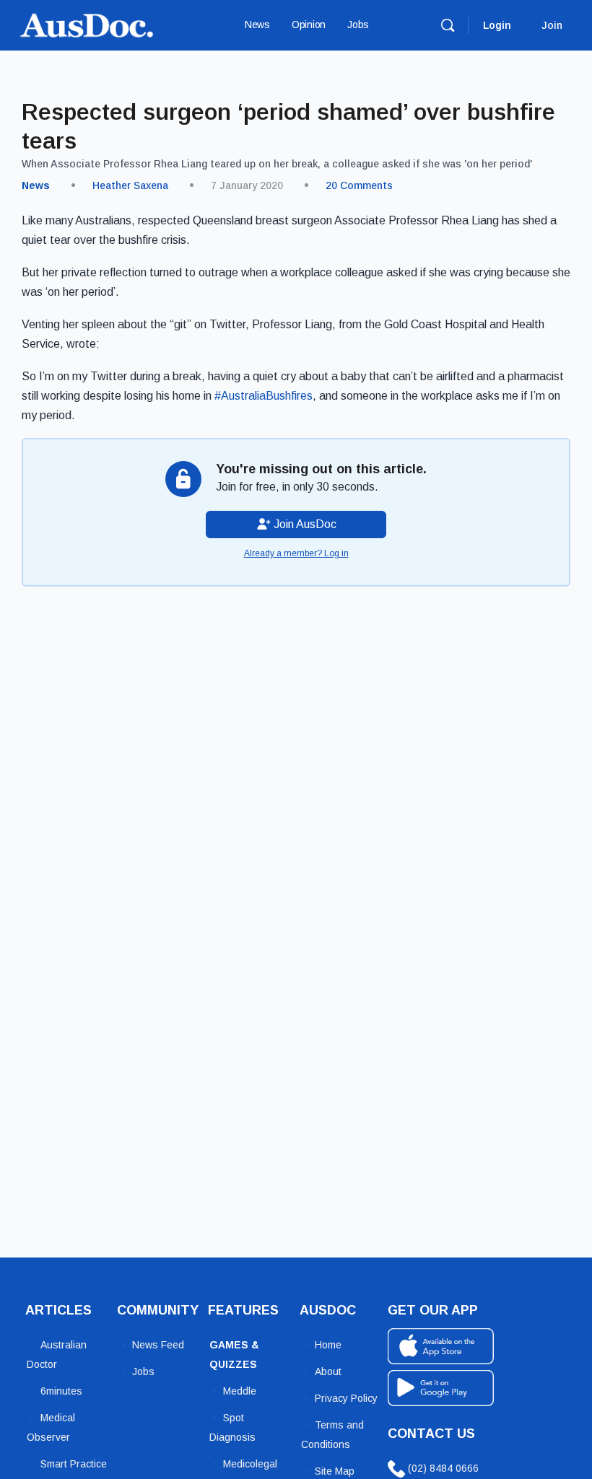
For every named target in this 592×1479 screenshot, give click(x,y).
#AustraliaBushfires (263, 396)
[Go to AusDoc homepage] (86, 23)
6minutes (61, 1391)
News (36, 185)
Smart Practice (73, 1464)
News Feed (158, 1345)
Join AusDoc (303, 524)
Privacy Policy (346, 1398)
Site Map (334, 1471)
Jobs (143, 1371)
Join (551, 25)
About (328, 1371)
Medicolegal (250, 1464)
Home (328, 1345)
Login (497, 25)
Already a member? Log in (296, 553)
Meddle (239, 1391)
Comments (359, 185)
